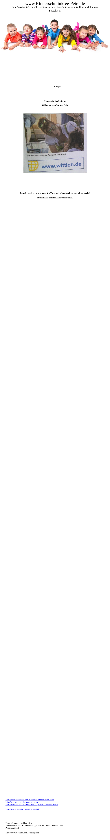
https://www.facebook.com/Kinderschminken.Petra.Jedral (30, 800)
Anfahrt (15, 828)
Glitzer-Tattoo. (44, 825)
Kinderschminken (13, 825)
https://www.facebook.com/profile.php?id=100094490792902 (32, 804)
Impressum (17, 823)
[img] (55, 33)
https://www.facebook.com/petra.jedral (22, 802)
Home (8, 823)
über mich (27, 823)
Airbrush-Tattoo (58, 825)
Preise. (8, 828)
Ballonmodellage (29, 825)
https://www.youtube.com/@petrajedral (55, 198)
